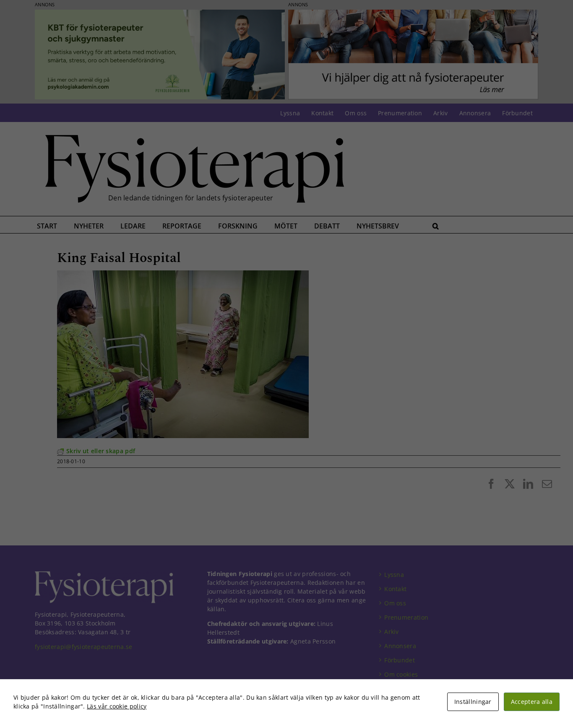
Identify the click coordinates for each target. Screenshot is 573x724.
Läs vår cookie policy (116, 706)
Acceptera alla (531, 702)
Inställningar (473, 702)
